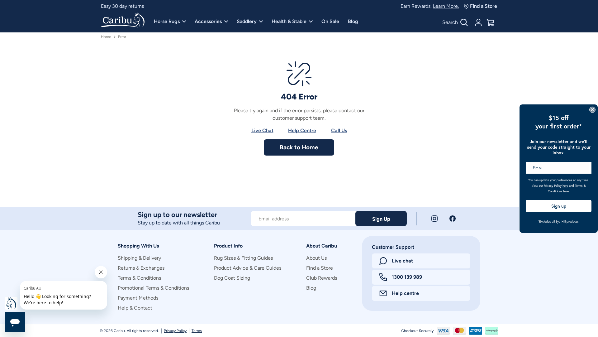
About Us (316, 258)
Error (122, 37)
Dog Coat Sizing (232, 278)
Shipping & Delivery (139, 258)
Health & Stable (289, 21)
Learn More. (446, 6)
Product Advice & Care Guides (247, 268)
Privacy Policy (175, 331)
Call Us (339, 130)
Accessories (208, 21)
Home (106, 37)
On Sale (330, 21)
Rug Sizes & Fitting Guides (243, 258)
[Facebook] (452, 218)
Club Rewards (321, 278)
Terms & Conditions (139, 278)
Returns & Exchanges (141, 268)
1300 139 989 (407, 277)
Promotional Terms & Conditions (153, 288)
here (565, 186)
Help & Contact (135, 308)
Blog (353, 21)
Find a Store (483, 6)
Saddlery (247, 21)
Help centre (405, 293)
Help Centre (302, 130)
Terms (197, 331)
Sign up (558, 206)
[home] (123, 20)
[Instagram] (434, 218)
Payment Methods (138, 298)
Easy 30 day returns (122, 6)
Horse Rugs (167, 21)
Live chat (402, 261)
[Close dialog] (592, 110)
